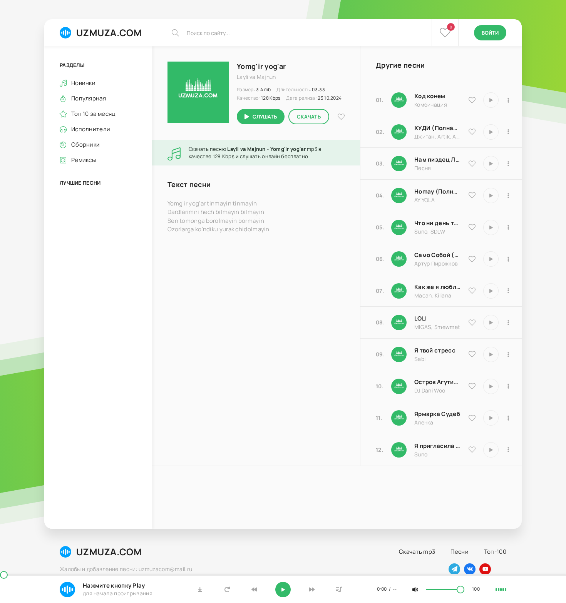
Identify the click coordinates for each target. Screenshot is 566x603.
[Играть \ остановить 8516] (491, 386)
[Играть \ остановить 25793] (491, 227)
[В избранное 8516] (472, 386)
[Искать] (175, 32)
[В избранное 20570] (472, 322)
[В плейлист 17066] (508, 450)
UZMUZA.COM (109, 32)
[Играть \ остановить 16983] (491, 195)
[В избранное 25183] (472, 418)
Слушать (265, 116)
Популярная (88, 98)
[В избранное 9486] (472, 290)
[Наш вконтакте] (470, 569)
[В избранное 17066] (472, 449)
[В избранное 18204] (472, 259)
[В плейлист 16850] (508, 354)
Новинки (83, 83)
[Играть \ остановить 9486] (491, 291)
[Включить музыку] (283, 589)
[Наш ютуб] (485, 569)
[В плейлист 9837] (508, 132)
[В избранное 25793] (472, 227)
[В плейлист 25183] (508, 418)
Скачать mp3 (417, 552)
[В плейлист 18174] (508, 163)
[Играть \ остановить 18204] (491, 259)
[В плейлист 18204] (508, 259)
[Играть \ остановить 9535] (491, 100)
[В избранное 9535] (472, 100)
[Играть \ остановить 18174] (491, 163)
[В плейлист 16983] (508, 195)
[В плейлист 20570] (508, 322)
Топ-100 (495, 552)
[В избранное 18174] (472, 163)
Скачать (309, 116)
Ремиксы (83, 160)
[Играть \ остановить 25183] (491, 418)
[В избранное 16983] (472, 195)
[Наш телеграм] (454, 569)
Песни (459, 552)
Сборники (85, 144)
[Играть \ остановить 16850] (491, 354)
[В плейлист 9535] (508, 100)
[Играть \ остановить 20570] (491, 322)
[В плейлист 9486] (508, 291)
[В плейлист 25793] (508, 227)
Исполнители (90, 129)
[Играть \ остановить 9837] (491, 132)
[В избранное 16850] (472, 354)
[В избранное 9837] (472, 131)
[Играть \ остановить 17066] (491, 450)
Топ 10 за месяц (93, 114)
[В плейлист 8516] (508, 386)
